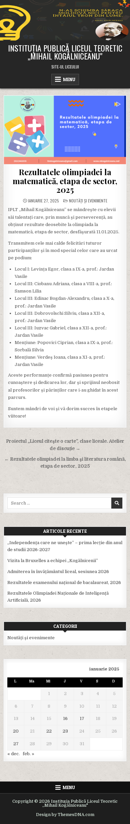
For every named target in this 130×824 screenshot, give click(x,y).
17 (82, 718)
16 (65, 718)
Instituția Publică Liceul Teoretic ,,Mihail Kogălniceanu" (65, 52)
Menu (69, 79)
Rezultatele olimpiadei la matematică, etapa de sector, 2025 (65, 181)
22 (49, 731)
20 (16, 731)
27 (16, 743)
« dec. (13, 753)
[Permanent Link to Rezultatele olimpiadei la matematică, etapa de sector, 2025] (65, 130)
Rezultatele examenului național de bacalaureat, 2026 (64, 582)
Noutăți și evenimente (88, 200)
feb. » (28, 753)
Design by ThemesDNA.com (65, 814)
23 (65, 731)
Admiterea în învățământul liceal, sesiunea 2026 (58, 571)
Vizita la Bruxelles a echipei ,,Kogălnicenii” (52, 560)
